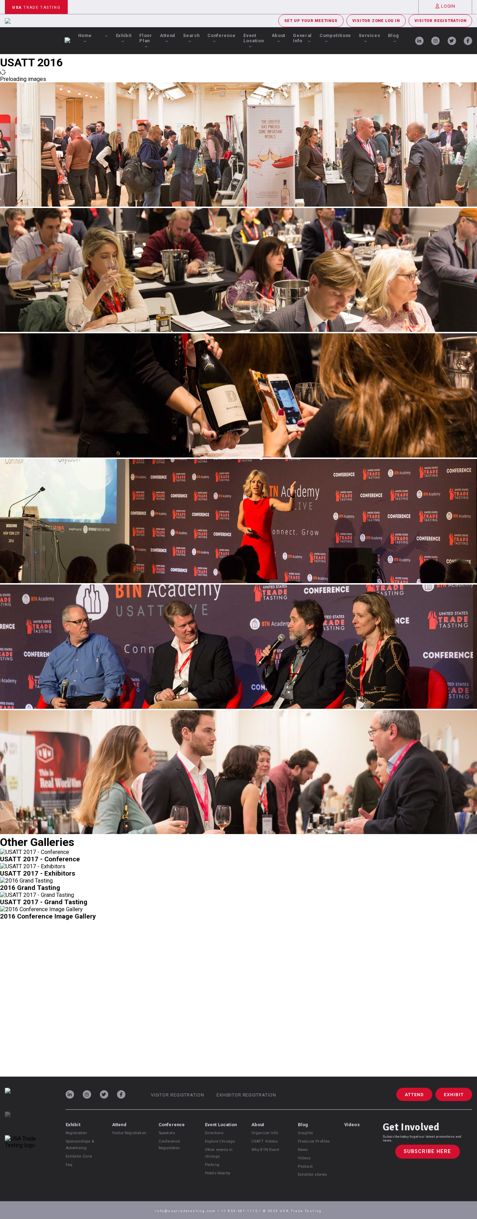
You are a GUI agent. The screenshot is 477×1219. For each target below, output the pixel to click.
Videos (304, 1158)
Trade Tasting (36, 7)
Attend (167, 35)
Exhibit (124, 35)
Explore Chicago (220, 1141)
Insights (305, 1133)
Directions (214, 1133)
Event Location (253, 38)
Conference (221, 35)
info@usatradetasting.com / (188, 1211)
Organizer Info (264, 1133)
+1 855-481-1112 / (242, 1211)
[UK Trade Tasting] (28, 1123)
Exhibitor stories (312, 1174)
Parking (212, 1164)
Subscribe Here (428, 1151)
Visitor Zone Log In (375, 20)
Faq (69, 1164)
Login (448, 6)
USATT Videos (264, 1141)
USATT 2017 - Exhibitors (37, 873)
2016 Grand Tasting (30, 888)
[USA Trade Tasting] (28, 1100)
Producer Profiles (314, 1141)
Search (191, 35)
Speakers (167, 1133)
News (303, 1149)
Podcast (305, 1166)
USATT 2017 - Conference (40, 859)
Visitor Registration (440, 20)
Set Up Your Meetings (311, 20)
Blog (393, 35)
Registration (76, 1133)
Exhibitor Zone (79, 1156)
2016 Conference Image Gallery (48, 916)
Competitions (335, 35)
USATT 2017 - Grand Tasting (43, 902)
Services (369, 35)
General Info (302, 38)
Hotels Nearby (217, 1173)
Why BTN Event (265, 1149)
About (278, 35)
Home (85, 35)
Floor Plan (145, 38)
